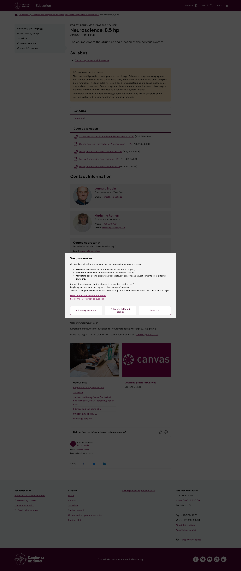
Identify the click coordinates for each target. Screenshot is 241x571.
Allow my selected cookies (120, 310)
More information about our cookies (88, 295)
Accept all (155, 310)
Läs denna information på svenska (87, 298)
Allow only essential (86, 310)
